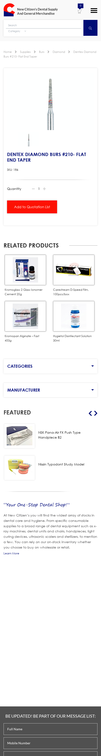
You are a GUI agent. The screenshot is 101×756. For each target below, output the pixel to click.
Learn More (11, 553)
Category (14, 31)
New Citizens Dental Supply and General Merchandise (31, 9)
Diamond (59, 52)
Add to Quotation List (32, 206)
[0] (80, 11)
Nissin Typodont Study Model (61, 464)
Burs (41, 52)
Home (8, 52)
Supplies (25, 52)
